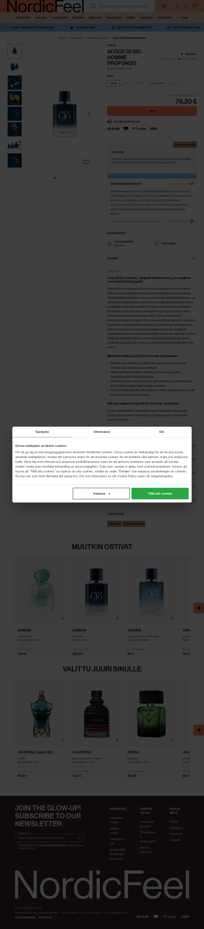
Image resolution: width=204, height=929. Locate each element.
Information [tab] (102, 431)
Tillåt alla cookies (160, 493)
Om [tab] (161, 431)
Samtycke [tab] (42, 431)
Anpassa (99, 493)
